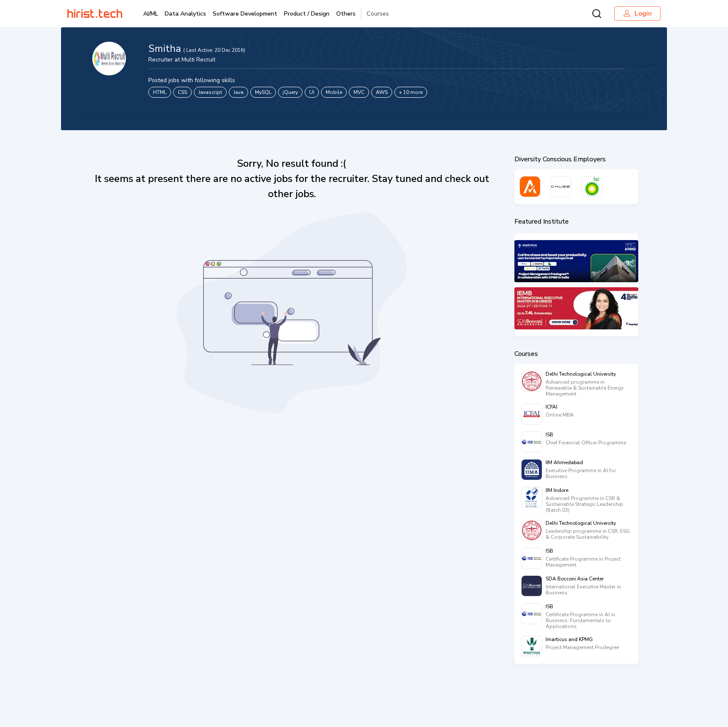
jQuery (290, 92)
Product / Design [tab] (306, 14)
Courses (378, 14)
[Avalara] (530, 186)
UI (311, 92)
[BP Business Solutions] (591, 186)
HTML (159, 92)
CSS (182, 92)
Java (238, 92)
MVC (358, 92)
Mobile (334, 92)
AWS (382, 92)
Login (643, 13)
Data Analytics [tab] (185, 14)
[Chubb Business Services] (560, 186)
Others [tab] (346, 14)
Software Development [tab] (245, 14)
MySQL (263, 92)
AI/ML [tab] (150, 14)
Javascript (210, 92)
